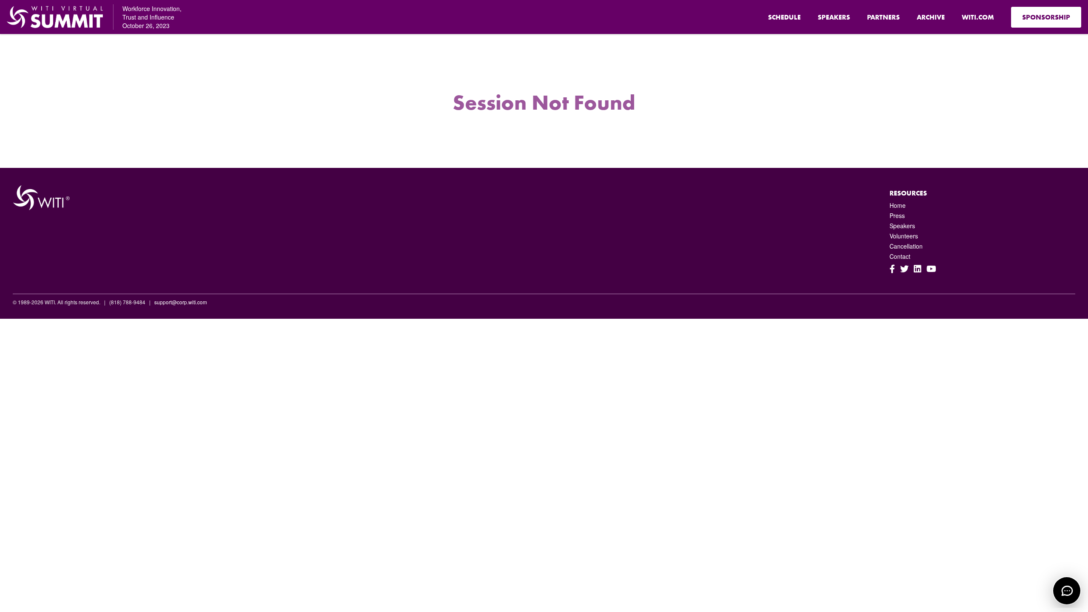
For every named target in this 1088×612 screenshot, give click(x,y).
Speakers (834, 17)
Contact (900, 256)
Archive (931, 17)
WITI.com (978, 17)
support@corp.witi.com (180, 302)
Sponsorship (1046, 17)
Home (898, 205)
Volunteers (904, 236)
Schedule (784, 17)
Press (897, 215)
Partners (883, 17)
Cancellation (906, 246)
